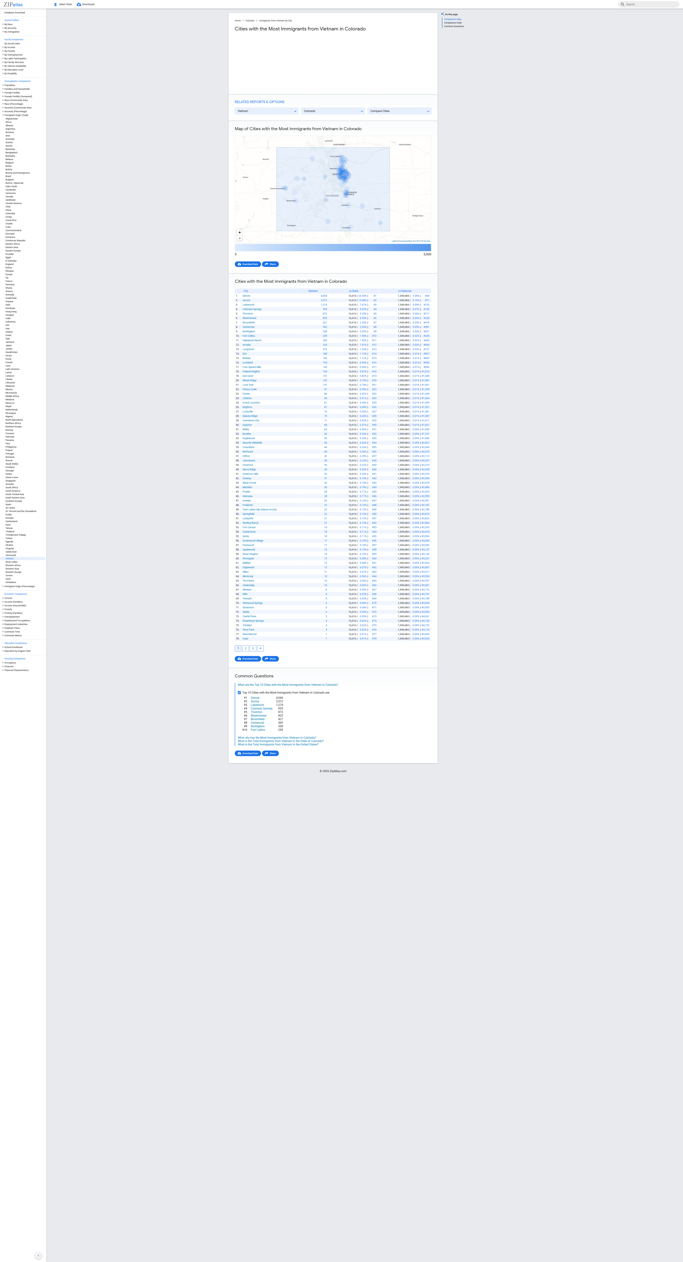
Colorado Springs (252, 309)
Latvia (9, 372)
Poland (9, 450)
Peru (8, 443)
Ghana (9, 288)
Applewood (249, 549)
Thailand (10, 531)
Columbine (248, 447)
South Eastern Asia (15, 497)
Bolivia (9, 169)
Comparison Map (452, 19)
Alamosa (247, 496)
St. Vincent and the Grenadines (21, 511)
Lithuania (10, 382)
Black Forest (249, 482)
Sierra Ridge (249, 469)
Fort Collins (249, 335)
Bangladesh (11, 152)
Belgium (10, 162)
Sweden (10, 518)
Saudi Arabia (12, 463)
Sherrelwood (249, 634)
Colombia (10, 213)
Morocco (10, 403)
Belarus (9, 159)
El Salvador (11, 260)
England (10, 264)
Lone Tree (248, 384)
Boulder (247, 433)
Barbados (10, 156)
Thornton (248, 313)
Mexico (9, 389)
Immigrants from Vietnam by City (275, 20)
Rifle (245, 594)
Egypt (8, 257)
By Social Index (12, 43)
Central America (14, 203)
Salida (246, 611)
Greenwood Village (253, 540)
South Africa (12, 487)
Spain (8, 504)
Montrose (248, 576)
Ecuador (10, 254)
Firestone (248, 465)
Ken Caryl (248, 375)
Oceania (10, 433)
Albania (9, 125)
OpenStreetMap (406, 241)
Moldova (10, 399)
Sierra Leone (12, 477)
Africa (9, 122)
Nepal (8, 406)
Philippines (11, 447)
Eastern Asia (12, 247)
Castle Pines (249, 616)
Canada (9, 196)
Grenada (10, 294)
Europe (9, 274)
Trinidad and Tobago (16, 535)
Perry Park (248, 629)
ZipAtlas (427, 241)
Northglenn (249, 331)
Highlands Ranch (252, 340)
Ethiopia (10, 271)
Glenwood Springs (253, 603)
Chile (8, 206)
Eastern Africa (13, 244)
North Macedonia (14, 419)
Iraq (7, 328)
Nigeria (9, 416)
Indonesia (10, 321)
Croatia (9, 223)
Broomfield (249, 322)
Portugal (10, 453)
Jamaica (10, 342)
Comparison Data (453, 22)
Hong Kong (11, 311)
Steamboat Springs (253, 620)
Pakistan (10, 436)
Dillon (246, 571)
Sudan (9, 514)
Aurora (246, 300)
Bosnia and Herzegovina (18, 172)
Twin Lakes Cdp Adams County (260, 509)
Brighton (247, 407)
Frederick (248, 505)
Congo (9, 216)
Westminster (249, 318)
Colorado (249, 20)
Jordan (9, 348)
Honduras (10, 308)
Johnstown (249, 460)
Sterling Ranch (251, 522)
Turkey (9, 538)
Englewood (249, 438)
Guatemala (11, 298)
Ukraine (9, 545)
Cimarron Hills (250, 473)
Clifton (246, 456)
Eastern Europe (13, 250)
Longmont (248, 349)
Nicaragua (11, 413)
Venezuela (11, 555)
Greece (9, 291)
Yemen (9, 575)
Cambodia (11, 189)
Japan (9, 345)
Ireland (9, 332)
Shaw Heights (250, 554)
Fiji (7, 277)
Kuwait (9, 362)
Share (273, 264)
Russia (9, 460)
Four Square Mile (252, 367)
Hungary (10, 315)
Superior (247, 424)
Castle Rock (249, 531)
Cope (245, 638)
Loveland (248, 362)
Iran (7, 325)
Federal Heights (251, 371)
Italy (8, 338)
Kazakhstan (11, 352)
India (8, 318)
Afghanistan (12, 118)
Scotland (10, 467)
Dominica (10, 237)
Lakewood (248, 304)
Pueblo (246, 491)
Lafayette (248, 518)
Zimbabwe (11, 582)
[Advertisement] (283, 63)
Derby (246, 536)
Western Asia (12, 568)
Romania (10, 457)
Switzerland (11, 521)
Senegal (10, 470)
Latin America (12, 369)
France (9, 281)
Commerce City (251, 420)
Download (424, 133)
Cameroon (11, 193)
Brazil (8, 176)
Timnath (247, 598)
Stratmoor (248, 607)
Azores (9, 145)
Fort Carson (249, 527)
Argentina (10, 128)
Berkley (247, 358)
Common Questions (454, 26)
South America (13, 491)
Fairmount (248, 545)
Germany (10, 284)
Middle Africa (12, 396)
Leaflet (394, 241)
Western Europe (14, 572)
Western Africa (13, 565)
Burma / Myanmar (14, 183)
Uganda (9, 541)
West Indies (12, 562)
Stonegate (248, 558)
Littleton (247, 398)
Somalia (10, 484)
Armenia (10, 132)
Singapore (11, 480)
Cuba (8, 227)
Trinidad (247, 625)
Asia (8, 135)
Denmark (10, 233)
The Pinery (248, 580)
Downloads (88, 4)
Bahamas (10, 149)
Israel (8, 335)
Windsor (247, 589)
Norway (9, 430)
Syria (8, 524)
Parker (246, 393)
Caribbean (11, 200)
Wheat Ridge (249, 380)
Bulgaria (10, 179)
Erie (245, 353)
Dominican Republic (16, 240)
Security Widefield (252, 442)
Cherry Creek (250, 389)
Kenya (9, 355)
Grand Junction (251, 402)
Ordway (247, 478)
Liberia (9, 379)
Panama (10, 440)
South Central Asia (15, 494)
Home (238, 20)
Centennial (248, 327)
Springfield (248, 513)
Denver (246, 295)
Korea (8, 359)
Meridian (247, 487)
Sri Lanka (10, 507)
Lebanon (10, 375)
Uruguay (10, 548)
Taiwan (9, 528)
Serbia (9, 474)
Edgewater (249, 567)
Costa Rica (11, 220)
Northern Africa (13, 423)
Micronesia (11, 392)
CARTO (418, 241)
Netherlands (12, 409)
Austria (9, 142)
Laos (8, 365)
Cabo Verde (11, 186)
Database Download (14, 12)
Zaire (8, 578)
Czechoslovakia (13, 230)
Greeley (247, 500)
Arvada (247, 344)
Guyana (9, 301)
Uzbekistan (11, 551)
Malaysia (10, 386)
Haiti (8, 304)
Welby (246, 429)
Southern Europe (14, 501)
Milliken (247, 562)
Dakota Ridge (250, 416)
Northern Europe (14, 426)
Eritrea (9, 267)
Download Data (250, 264)
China (8, 210)
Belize (9, 166)
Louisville (248, 411)
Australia (10, 139)
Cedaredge (249, 585)
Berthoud (248, 451)
